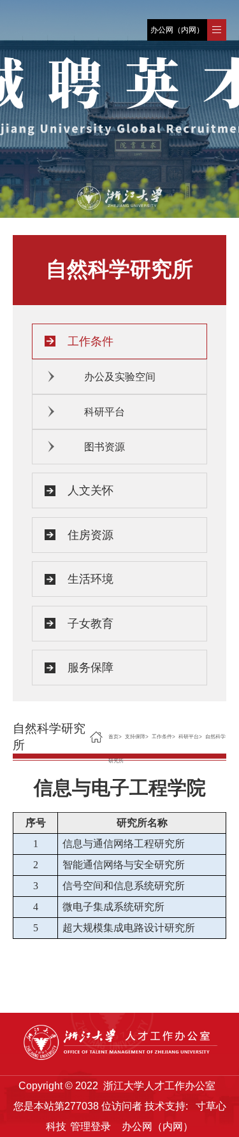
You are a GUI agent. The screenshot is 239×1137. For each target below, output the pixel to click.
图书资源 (104, 446)
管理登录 (90, 1126)
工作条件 (90, 341)
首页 (113, 737)
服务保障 (90, 667)
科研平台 (104, 411)
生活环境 (90, 579)
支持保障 (135, 737)
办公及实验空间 (120, 376)
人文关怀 (90, 490)
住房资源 (90, 535)
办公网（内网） (177, 29)
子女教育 (90, 623)
